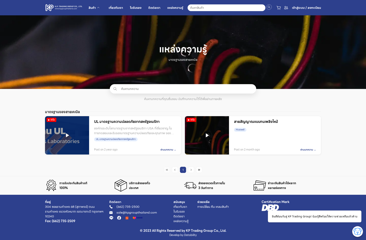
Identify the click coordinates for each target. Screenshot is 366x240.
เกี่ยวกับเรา (180, 206)
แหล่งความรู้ (181, 221)
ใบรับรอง (179, 211)
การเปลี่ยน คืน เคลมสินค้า (213, 206)
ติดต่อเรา (179, 216)
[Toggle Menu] (357, 231)
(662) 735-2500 (128, 206)
